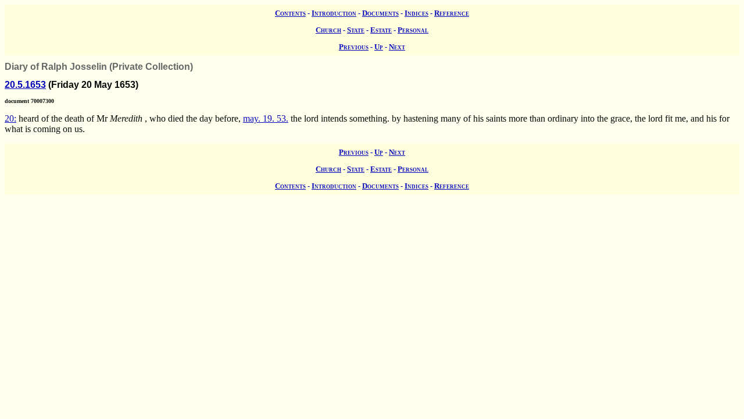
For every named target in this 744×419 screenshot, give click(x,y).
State (355, 30)
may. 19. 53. (265, 118)
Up (378, 46)
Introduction (334, 13)
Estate (381, 30)
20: (10, 118)
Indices (416, 13)
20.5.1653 (25, 85)
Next (397, 46)
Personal (413, 30)
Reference (451, 13)
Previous (354, 46)
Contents (290, 13)
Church (328, 30)
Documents (380, 13)
